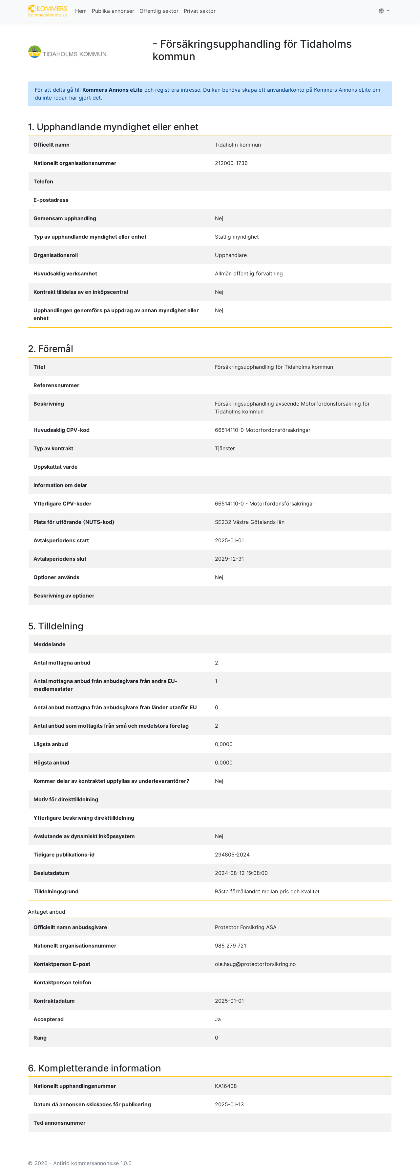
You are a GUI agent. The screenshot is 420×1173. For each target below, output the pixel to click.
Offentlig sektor (158, 11)
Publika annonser (113, 11)
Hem (81, 11)
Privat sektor (200, 11)
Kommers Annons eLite (112, 89)
